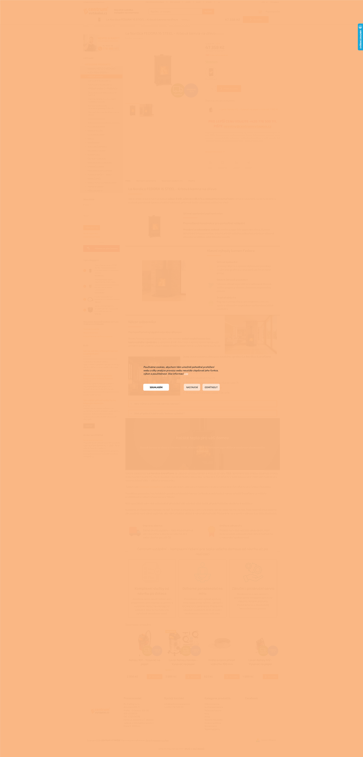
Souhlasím (156, 387)
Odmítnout (211, 387)
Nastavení (192, 387)
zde (186, 373)
